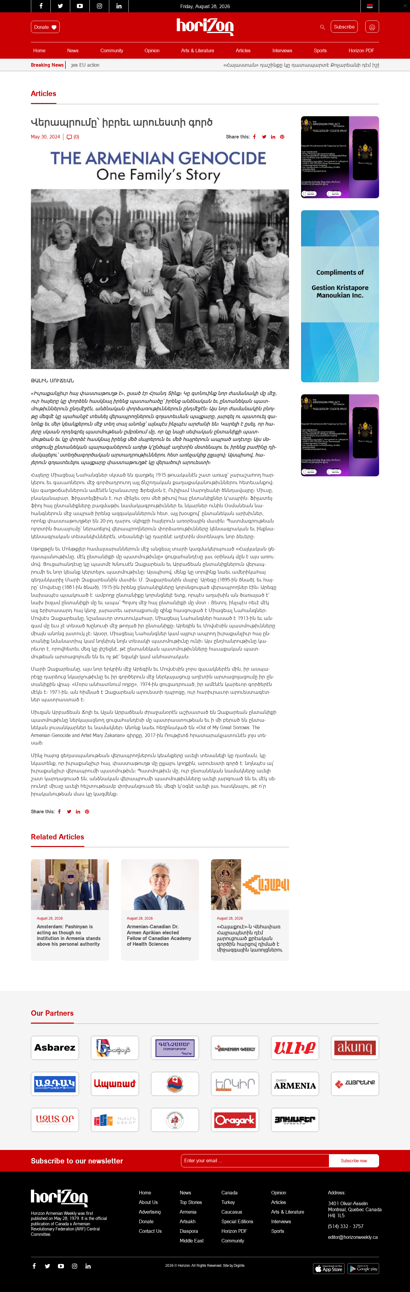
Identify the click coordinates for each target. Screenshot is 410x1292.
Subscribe (344, 26)
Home (39, 50)
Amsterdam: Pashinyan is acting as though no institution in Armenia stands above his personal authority (69, 935)
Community (112, 50)
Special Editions (237, 1221)
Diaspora (189, 1231)
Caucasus (232, 1212)
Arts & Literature (197, 50)
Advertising (150, 1212)
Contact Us (150, 1231)
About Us (148, 1202)
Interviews (282, 50)
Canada (230, 1192)
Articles (243, 50)
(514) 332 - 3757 (345, 1226)
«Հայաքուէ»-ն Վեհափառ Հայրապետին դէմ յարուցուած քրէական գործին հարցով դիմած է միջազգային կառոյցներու (249, 938)
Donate (42, 27)
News (73, 50)
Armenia (188, 1212)
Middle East (191, 1240)
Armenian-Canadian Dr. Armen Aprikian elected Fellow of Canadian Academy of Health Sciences (159, 935)
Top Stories (191, 1202)
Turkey (228, 1202)
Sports (320, 50)
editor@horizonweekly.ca (353, 1237)
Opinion (152, 50)
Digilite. (239, 1265)
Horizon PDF (361, 50)
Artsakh (187, 1221)
